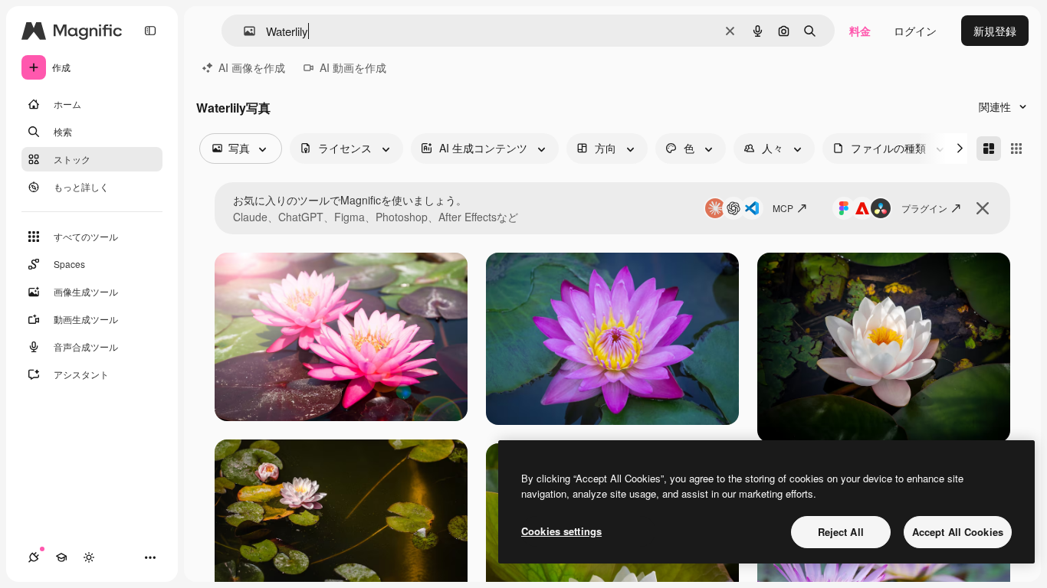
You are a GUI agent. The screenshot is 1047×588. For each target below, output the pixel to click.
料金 (860, 30)
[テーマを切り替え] (89, 557)
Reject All (841, 531)
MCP (783, 207)
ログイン (915, 30)
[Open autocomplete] (243, 31)
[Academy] (61, 557)
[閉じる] (982, 208)
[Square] (1016, 148)
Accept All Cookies (957, 531)
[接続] (33, 557)
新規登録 (994, 30)
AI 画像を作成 (251, 67)
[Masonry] (988, 148)
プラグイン (924, 207)
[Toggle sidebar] (150, 30)
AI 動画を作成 (353, 67)
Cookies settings (561, 531)
